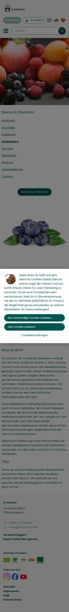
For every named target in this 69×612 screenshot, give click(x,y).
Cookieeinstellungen (34, 335)
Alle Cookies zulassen (22, 327)
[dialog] (34, 306)
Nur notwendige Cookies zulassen (29, 318)
